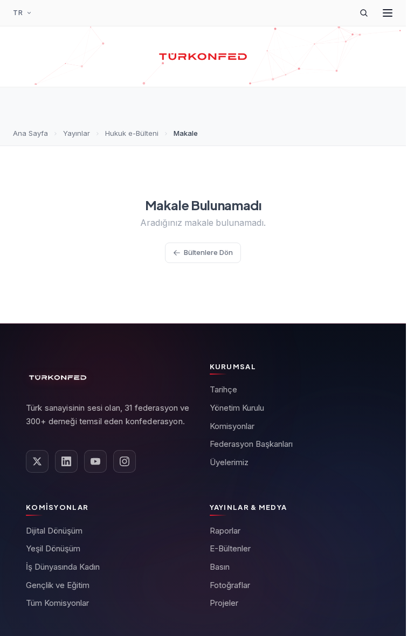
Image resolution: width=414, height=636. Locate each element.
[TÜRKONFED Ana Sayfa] (203, 56)
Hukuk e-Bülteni (131, 133)
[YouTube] (95, 461)
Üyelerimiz (229, 462)
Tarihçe (223, 389)
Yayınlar (76, 133)
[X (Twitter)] (37, 461)
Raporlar (225, 531)
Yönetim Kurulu (237, 408)
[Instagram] (124, 461)
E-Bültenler (230, 548)
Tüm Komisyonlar (57, 603)
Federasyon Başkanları (251, 444)
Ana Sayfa (30, 133)
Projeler (224, 603)
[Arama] (364, 13)
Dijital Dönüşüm (54, 531)
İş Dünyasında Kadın (63, 567)
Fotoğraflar (230, 585)
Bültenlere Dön (208, 252)
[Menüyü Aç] (387, 13)
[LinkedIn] (66, 461)
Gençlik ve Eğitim (57, 585)
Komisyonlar (232, 426)
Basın (220, 567)
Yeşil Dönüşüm (53, 548)
